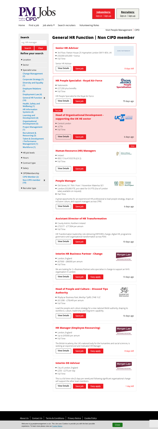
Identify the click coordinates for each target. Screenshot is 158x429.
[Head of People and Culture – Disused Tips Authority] (124, 292)
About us (24, 418)
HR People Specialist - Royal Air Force (79, 80)
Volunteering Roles (89, 25)
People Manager (66, 180)
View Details (63, 68)
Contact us (37, 418)
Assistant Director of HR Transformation (81, 218)
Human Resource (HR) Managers (76, 150)
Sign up (107, 16)
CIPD (137, 30)
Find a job (34, 25)
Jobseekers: (104, 12)
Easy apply (96, 277)
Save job (79, 68)
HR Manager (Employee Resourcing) (78, 327)
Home (22, 25)
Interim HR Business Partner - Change (79, 253)
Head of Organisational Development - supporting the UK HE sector (79, 116)
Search (28, 48)
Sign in (99, 16)
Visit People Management (119, 30)
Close (117, 425)
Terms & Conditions (55, 418)
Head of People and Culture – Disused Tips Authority (82, 290)
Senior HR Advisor (67, 48)
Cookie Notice (57, 426)
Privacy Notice (74, 418)
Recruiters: (128, 12)
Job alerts (48, 25)
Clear (40, 48)
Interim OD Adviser (68, 363)
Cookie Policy (90, 418)
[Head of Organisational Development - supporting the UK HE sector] (124, 118)
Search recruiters (67, 25)
